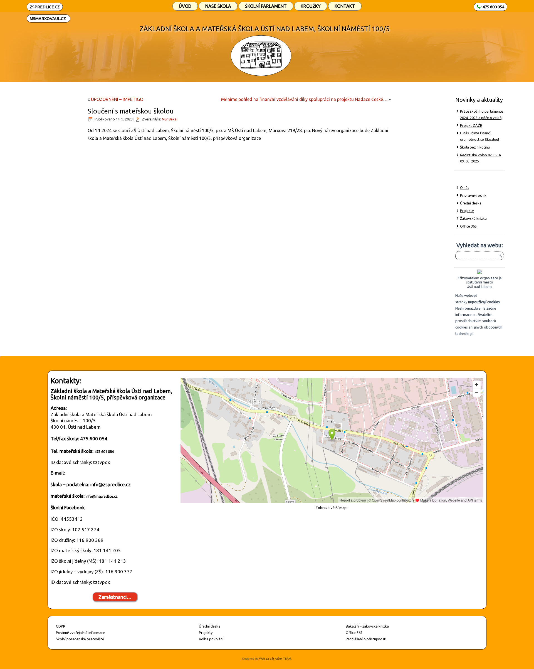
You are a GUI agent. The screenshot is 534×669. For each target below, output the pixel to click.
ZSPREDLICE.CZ (45, 6)
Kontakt (345, 6)
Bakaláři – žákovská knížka (367, 626)
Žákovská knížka (473, 218)
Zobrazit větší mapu (331, 508)
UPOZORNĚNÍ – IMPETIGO (117, 99)
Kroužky (311, 6)
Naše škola (218, 6)
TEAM (286, 658)
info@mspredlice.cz (102, 496)
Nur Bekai (169, 119)
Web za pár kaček (270, 658)
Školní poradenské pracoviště (80, 639)
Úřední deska (470, 203)
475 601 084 (104, 451)
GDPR (60, 626)
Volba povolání (211, 639)
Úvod (185, 6)
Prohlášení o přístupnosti (366, 639)
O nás (464, 187)
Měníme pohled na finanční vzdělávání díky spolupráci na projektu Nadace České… (304, 99)
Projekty (467, 211)
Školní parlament (266, 6)
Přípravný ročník (473, 195)
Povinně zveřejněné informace (80, 633)
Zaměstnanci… (115, 597)
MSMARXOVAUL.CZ (48, 18)
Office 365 (468, 226)
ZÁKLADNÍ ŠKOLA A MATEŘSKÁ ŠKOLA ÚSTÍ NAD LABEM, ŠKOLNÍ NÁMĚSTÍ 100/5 (265, 29)
